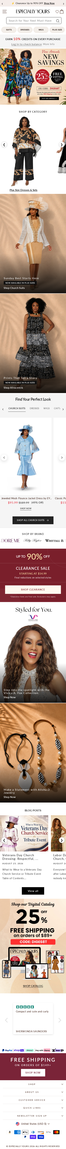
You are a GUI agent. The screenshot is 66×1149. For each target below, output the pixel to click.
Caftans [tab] (59, 408)
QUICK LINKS (32, 1108)
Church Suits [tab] (16, 408)
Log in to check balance (26, 44)
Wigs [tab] (46, 408)
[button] (7, 1020)
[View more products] (62, 458)
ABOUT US (32, 1092)
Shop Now (10, 697)
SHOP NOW (33, 1072)
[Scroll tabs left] (3, 409)
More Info (48, 44)
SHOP (32, 1084)
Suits (9, 30)
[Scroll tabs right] (63, 409)
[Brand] (10, 540)
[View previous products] (4, 458)
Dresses (24, 30)
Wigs (41, 30)
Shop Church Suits (14, 287)
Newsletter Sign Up (32, 1116)
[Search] (57, 20)
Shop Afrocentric (13, 387)
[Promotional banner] (33, 77)
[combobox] (33, 20)
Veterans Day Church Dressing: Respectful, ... (20, 856)
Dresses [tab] (34, 408)
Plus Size (57, 30)
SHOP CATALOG (33, 985)
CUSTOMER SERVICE (32, 1100)
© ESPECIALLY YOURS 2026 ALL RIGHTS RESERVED (33, 1146)
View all (33, 890)
